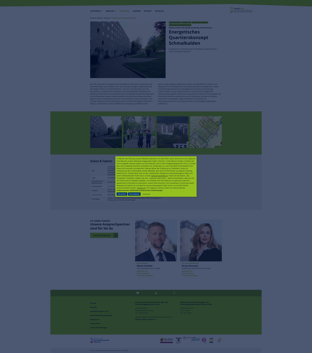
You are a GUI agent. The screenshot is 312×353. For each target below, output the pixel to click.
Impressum (141, 188)
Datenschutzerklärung (159, 176)
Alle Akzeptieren (134, 194)
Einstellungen (146, 194)
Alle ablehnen (122, 194)
